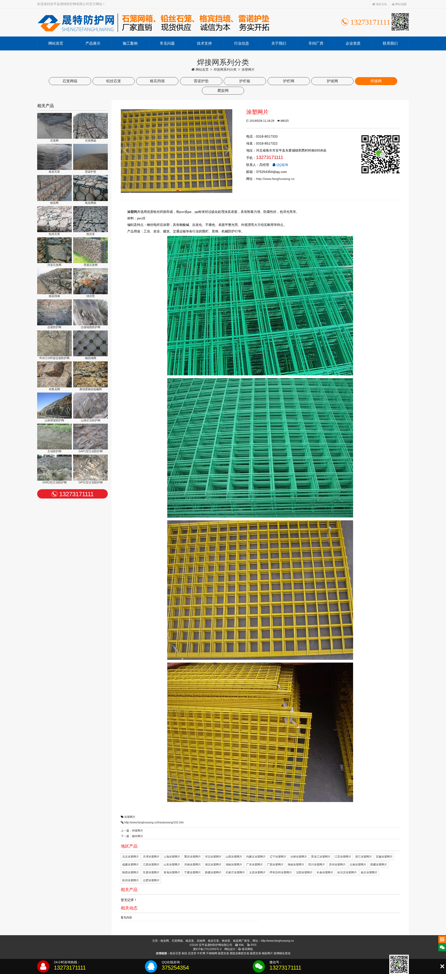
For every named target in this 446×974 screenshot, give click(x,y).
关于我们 (278, 43)
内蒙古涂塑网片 (256, 856)
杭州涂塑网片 (130, 880)
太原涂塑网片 (257, 872)
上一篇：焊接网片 (132, 830)
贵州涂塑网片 (337, 864)
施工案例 (130, 43)
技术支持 (204, 43)
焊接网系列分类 (225, 69)
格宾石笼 (175, 953)
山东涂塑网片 (172, 864)
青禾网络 (247, 949)
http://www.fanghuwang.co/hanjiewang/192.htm (154, 822)
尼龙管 (192, 953)
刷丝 (184, 953)
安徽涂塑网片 (384, 856)
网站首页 (55, 43)
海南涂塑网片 (296, 864)
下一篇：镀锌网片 (132, 836)
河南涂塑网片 (192, 864)
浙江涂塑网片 (363, 856)
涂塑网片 (129, 817)
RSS (253, 945)
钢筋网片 (267, 953)
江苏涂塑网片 (342, 856)
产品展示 (92, 43)
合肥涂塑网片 (151, 880)
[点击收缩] (442, 966)
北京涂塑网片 (130, 856)
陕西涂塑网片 (130, 872)
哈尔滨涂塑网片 (347, 872)
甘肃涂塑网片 (151, 872)
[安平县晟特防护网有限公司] (153, 22)
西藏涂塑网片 (378, 864)
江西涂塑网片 (151, 864)
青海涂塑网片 (172, 872)
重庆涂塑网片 (192, 856)
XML (241, 945)
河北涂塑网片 (213, 856)
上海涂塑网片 (172, 856)
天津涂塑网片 (151, 856)
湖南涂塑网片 (234, 864)
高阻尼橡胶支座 (239, 953)
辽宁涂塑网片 (278, 856)
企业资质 (353, 43)
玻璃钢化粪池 (282, 953)
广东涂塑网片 (254, 864)
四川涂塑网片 (316, 864)
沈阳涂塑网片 (304, 872)
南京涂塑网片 (369, 872)
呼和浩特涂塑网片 (281, 872)
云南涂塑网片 (358, 864)
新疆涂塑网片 (213, 872)
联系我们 (390, 43)
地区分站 (381, 4)
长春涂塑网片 (325, 872)
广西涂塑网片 (275, 864)
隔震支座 (223, 953)
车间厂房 (315, 43)
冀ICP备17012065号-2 (207, 949)
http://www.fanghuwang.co (275, 179)
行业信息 (241, 43)
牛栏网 (201, 953)
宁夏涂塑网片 (192, 872)
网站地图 (401, 4)
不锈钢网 (211, 953)
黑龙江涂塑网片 (321, 856)
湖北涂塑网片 (213, 864)
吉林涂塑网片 (298, 856)
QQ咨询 (281, 165)
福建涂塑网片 (130, 864)
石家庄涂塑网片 (235, 872)
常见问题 (167, 43)
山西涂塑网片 (234, 856)
